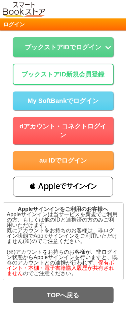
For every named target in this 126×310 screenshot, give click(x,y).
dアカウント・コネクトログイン (63, 130)
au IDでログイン (63, 160)
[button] (63, 186)
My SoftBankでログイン (63, 100)
